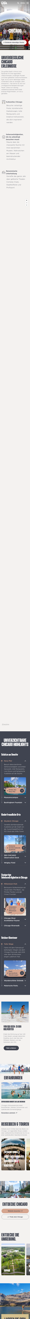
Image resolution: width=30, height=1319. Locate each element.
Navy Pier (8, 761)
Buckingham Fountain (13, 802)
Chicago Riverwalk (12, 925)
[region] (15, 462)
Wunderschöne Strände (13, 980)
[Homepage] (4, 4)
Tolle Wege (8, 944)
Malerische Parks (11, 986)
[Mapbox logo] (5, 724)
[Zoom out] (26, 203)
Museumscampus (11, 797)
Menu (22, 3)
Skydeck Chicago (11, 821)
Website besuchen (14, 1211)
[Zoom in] (26, 200)
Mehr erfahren (11, 1048)
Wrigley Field (9, 863)
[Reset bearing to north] (26, 205)
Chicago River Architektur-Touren (12, 919)
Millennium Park (10, 884)
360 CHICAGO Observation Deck (11, 856)
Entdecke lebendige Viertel (14, 42)
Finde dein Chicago (16, 1217)
